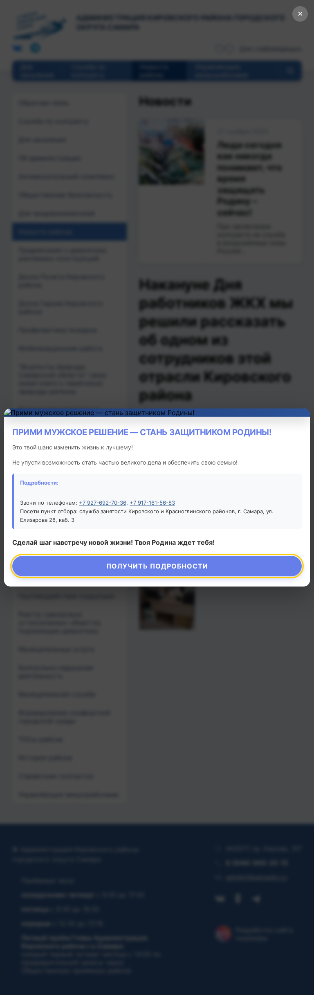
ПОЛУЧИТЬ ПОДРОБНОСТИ (157, 566)
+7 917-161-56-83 (152, 502)
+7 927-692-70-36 (102, 502)
